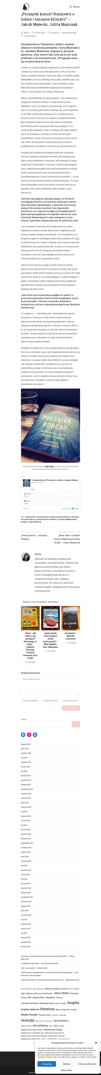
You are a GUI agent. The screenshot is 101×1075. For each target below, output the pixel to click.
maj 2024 (24, 866)
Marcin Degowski (62, 1010)
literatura (75, 517)
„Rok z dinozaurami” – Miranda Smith (34, 968)
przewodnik (55, 1015)
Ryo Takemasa (48, 1021)
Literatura (55, 33)
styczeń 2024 (25, 884)
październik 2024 (27, 843)
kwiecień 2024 (26, 870)
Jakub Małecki (30, 517)
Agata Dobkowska (38, 989)
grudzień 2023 (26, 888)
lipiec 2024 (25, 856)
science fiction (26, 1026)
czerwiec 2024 (26, 861)
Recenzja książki (69, 33)
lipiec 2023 (25, 910)
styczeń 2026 (25, 776)
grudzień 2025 (26, 780)
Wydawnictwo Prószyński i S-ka (32, 1033)
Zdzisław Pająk (51, 1039)
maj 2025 (24, 811)
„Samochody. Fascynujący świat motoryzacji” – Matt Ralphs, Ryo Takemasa (50, 640)
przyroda (62, 1015)
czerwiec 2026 (26, 753)
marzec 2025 (25, 821)
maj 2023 (24, 920)
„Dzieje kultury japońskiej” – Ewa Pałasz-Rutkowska (39, 963)
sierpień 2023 (25, 906)
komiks (57, 1003)
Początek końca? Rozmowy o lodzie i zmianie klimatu (56, 519)
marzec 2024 (25, 875)
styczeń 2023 (25, 937)
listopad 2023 (26, 893)
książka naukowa (63, 517)
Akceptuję (46, 1064)
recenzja (24, 522)
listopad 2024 (26, 839)
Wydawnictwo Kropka (52, 1030)
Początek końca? (27, 519)
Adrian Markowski (26, 989)
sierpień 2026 (25, 744)
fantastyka (74, 993)
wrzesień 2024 (26, 848)
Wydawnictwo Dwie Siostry (31, 1030)
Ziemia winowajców (63, 1039)
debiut (57, 993)
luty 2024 (24, 879)
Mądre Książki (49, 466)
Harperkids (50, 997)
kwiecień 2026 (26, 762)
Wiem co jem (59, 1026)
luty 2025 (24, 825)
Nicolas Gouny (45, 1015)
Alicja (26, 33)
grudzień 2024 (26, 834)
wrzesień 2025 (26, 794)
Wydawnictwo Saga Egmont (54, 1033)
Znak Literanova (35, 522)
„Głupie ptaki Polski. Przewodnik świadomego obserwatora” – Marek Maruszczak (50, 980)
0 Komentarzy (30, 36)
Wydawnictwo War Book (56, 1036)
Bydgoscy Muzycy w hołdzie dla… (39, 993)
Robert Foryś (39, 1021)
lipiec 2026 (25, 749)
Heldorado (59, 998)
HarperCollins (38, 997)
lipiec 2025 (25, 803)
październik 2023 (27, 897)
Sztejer (51, 1026)
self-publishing (40, 1025)
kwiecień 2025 (26, 816)
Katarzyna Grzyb (46, 1003)
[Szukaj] (76, 724)
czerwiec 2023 (26, 915)
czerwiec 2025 (26, 807)
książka (53, 517)
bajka (23, 993)
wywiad (43, 1039)
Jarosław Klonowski (29, 1003)
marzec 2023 (25, 929)
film (29, 997)
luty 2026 (24, 771)
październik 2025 (27, 789)
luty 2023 (24, 933)
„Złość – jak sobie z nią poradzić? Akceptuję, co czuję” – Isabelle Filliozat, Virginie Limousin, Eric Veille (30, 645)
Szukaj (23, 719)
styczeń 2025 (25, 830)
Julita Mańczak (43, 517)
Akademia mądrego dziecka (56, 989)
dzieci (65, 993)
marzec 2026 (25, 767)
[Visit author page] (26, 556)
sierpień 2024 (25, 852)
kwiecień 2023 (26, 924)
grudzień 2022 (26, 942)
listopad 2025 (26, 785)
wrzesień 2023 (26, 901)
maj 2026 (24, 758)
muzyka (73, 1010)
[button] (96, 1043)
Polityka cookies (66, 1070)
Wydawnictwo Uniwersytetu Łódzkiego (34, 1036)
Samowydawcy (61, 1020)
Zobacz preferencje (87, 1064)
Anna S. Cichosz (73, 989)
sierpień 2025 (25, 798)
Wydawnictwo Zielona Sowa (30, 1039)
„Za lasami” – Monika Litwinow (70, 636)
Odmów (66, 1064)
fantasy (24, 998)
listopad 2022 (26, 946)
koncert (63, 1003)
